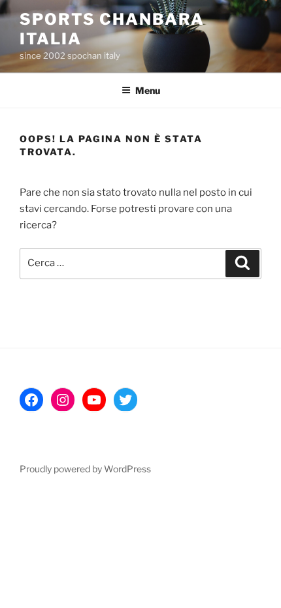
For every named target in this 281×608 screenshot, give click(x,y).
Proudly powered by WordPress (85, 468)
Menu (147, 90)
